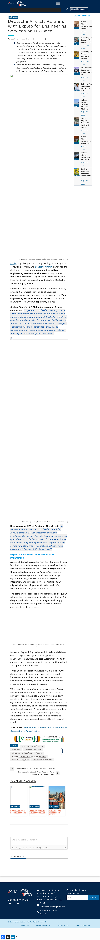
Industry (76, 90)
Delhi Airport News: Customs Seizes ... (86, 55)
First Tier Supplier (20, 909)
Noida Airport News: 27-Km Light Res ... (85, 122)
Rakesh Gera (13, 39)
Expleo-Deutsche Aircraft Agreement (29, 905)
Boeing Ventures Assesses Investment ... (86, 173)
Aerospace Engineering (33, 895)
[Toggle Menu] (58, 3)
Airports (76, 28)
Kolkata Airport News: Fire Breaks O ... (86, 156)
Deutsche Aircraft (44, 267)
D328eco (16, 899)
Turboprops (13, 17)
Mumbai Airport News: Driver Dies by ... (86, 25)
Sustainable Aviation (42, 909)
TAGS (14, 895)
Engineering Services (22, 902)
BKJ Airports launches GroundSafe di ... (86, 71)
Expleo (13, 263)
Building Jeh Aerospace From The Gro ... (86, 87)
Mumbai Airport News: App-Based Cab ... (86, 140)
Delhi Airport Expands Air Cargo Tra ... (86, 40)
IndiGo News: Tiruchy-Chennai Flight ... (85, 104)
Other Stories (82, 15)
